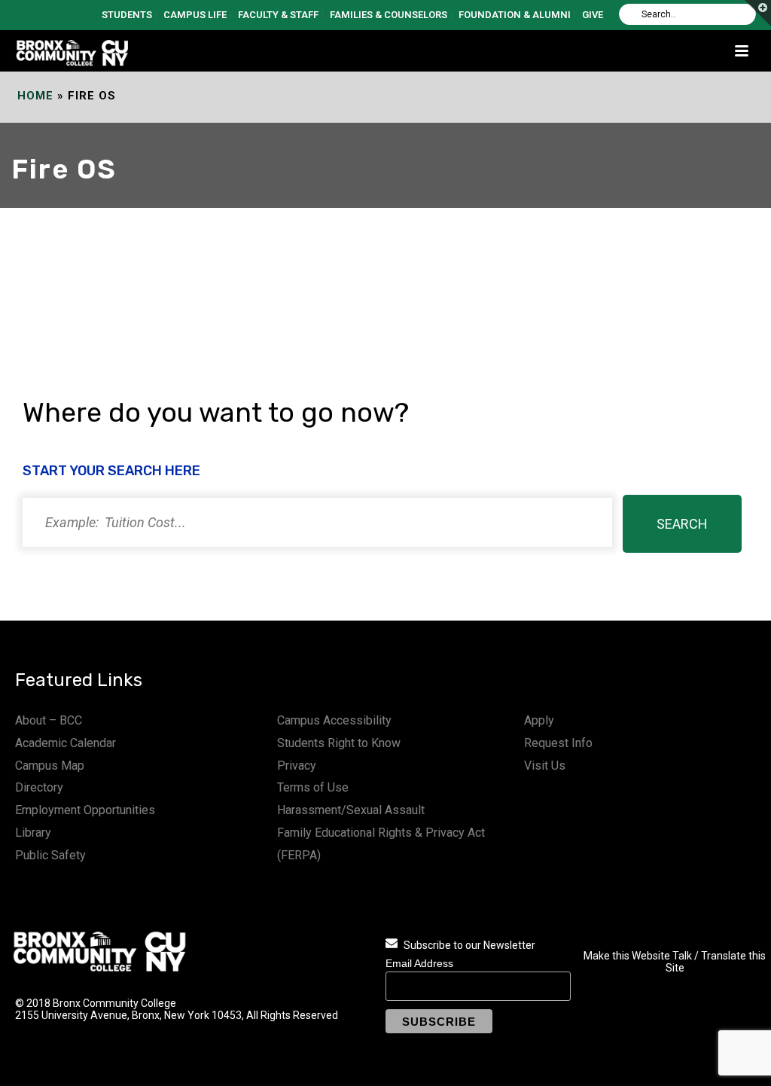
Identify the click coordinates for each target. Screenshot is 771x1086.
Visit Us (544, 765)
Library (33, 832)
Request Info (558, 743)
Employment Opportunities (85, 810)
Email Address (419, 963)
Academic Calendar (65, 743)
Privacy (296, 765)
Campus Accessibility (334, 720)
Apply (539, 720)
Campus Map (49, 765)
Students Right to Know (339, 743)
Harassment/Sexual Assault (351, 810)
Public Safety (50, 855)
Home (35, 95)
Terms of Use (313, 787)
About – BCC (48, 720)
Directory (39, 787)
